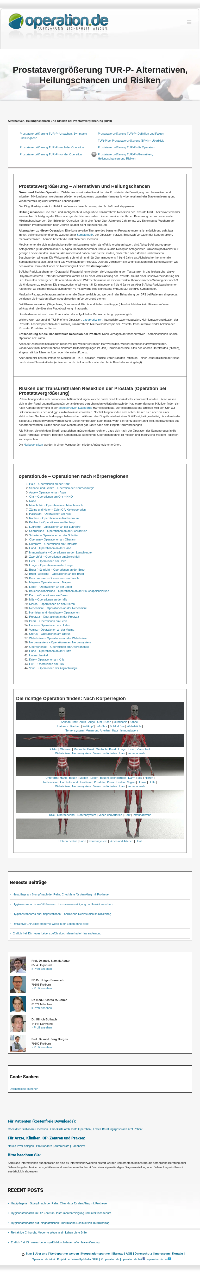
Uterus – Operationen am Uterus (50, 633)
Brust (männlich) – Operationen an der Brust (57, 569)
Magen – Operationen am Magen (50, 582)
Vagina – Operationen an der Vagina (51, 629)
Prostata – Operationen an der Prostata (54, 616)
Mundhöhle (120, 721)
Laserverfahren (92, 319)
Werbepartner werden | (64, 1253)
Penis (110, 782)
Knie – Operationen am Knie (46, 659)
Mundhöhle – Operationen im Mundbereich (56, 505)
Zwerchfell (143, 749)
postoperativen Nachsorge (75, 407)
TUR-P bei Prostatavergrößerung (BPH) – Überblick (131, 140)
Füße (82, 841)
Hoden (120, 782)
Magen (83, 777)
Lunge (122, 749)
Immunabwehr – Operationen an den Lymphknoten (61, 552)
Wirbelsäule (134, 726)
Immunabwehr (129, 730)
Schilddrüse (117, 726)
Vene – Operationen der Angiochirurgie (53, 668)
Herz (131, 749)
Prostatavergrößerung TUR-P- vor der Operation (51, 154)
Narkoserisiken (33, 444)
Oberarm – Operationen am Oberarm (52, 539)
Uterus (142, 782)
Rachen (75, 726)
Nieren (149, 777)
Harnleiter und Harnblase (76, 782)
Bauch (73, 777)
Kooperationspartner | (96, 1253)
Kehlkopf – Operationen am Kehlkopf (52, 522)
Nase (32, 501)
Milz (140, 777)
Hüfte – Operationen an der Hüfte (50, 650)
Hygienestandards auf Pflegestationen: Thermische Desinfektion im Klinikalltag (62, 913)
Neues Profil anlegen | (21, 1145)
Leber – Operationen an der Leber (50, 586)
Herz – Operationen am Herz (47, 561)
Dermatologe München (24, 1088)
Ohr (99, 721)
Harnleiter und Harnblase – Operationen (54, 612)
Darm (131, 777)
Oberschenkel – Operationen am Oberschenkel (59, 646)
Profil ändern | (45, 1145)
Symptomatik (85, 234)
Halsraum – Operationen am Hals (50, 513)
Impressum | (162, 1253)
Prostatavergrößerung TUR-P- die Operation (126, 147)
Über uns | (42, 1253)
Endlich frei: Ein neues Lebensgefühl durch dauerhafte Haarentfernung (57, 933)
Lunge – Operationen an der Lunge (51, 565)
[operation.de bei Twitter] (169, 1259)
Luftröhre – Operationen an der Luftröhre (54, 526)
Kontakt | (178, 1253)
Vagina (131, 782)
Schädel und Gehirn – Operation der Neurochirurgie (61, 488)
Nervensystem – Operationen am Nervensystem (60, 642)
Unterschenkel (38, 655)
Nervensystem (74, 730)
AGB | (130, 1253)
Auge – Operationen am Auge (47, 492)
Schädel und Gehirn (73, 721)
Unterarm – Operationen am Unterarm (53, 543)
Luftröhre (101, 726)
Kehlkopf (88, 726)
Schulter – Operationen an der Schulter (53, 535)
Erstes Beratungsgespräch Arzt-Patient (117, 1129)
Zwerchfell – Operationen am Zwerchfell (54, 556)
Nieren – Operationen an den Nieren (52, 603)
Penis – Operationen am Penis (48, 621)
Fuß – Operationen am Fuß (46, 663)
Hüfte (152, 782)
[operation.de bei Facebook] (143, 1259)
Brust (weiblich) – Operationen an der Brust (56, 573)
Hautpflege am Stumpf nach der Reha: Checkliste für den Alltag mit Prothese (61, 894)
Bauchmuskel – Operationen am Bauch (54, 578)
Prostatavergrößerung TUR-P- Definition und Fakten (131, 133)
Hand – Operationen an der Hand (50, 548)
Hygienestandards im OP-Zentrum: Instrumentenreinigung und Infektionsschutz (63, 904)
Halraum (62, 726)
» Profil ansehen (42, 968)
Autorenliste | (62, 1145)
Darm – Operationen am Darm (48, 595)
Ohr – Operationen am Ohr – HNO (51, 496)
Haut (115, 730)
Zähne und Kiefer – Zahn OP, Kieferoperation (57, 509)
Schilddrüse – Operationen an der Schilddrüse (58, 530)
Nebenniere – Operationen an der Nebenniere (58, 608)
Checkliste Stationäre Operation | (28, 1129)
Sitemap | (118, 1253)
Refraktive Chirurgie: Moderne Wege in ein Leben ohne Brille (51, 923)
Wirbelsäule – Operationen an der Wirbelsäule (58, 638)
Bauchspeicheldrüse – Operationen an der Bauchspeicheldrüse (69, 590)
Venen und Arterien (98, 730)
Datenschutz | (144, 1253)
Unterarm (52, 777)
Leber (94, 777)
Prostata (99, 782)
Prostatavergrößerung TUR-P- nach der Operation (52, 147)
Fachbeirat (78, 1145)
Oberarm (65, 749)
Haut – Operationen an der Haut (49, 483)
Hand (63, 777)
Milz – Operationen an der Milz (48, 599)
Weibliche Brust (106, 749)
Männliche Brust (84, 749)
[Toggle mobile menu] (189, 22)
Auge (91, 721)
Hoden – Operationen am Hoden (49, 625)
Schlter (53, 749)
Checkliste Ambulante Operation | (71, 1129)
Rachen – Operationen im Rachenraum (54, 518)
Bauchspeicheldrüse (113, 777)
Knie (52, 814)
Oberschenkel (66, 814)
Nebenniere (50, 782)
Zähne (134, 721)
